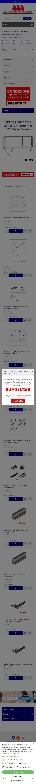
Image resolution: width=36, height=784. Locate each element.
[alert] (18, 763)
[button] (18, 756)
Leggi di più (15, 753)
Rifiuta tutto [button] (18, 777)
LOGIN (18, 401)
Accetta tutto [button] (18, 772)
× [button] (34, 744)
